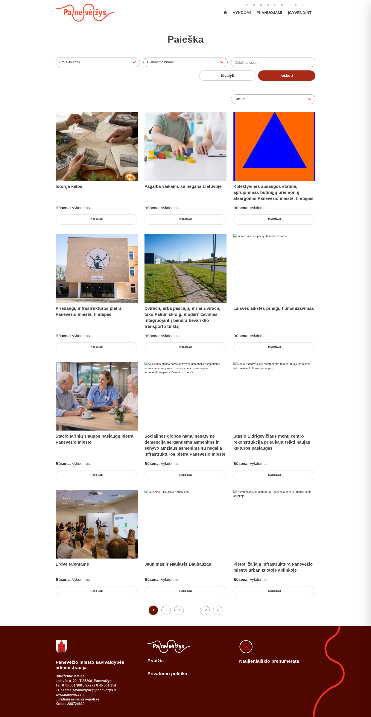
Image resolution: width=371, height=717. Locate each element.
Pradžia (155, 660)
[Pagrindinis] (225, 12)
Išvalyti (227, 75)
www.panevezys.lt (70, 694)
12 (205, 610)
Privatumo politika (167, 673)
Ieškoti (287, 75)
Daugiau (96, 219)
